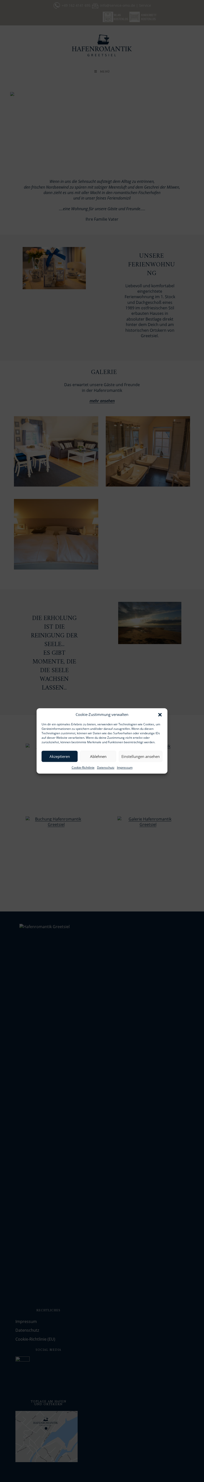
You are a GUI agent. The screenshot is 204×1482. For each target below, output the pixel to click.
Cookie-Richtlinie (83, 767)
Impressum (125, 767)
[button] (159, 714)
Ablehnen (98, 756)
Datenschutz (105, 767)
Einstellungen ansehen (140, 756)
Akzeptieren (60, 756)
